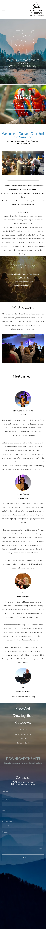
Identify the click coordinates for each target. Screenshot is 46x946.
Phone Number (7, 821)
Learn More (23, 113)
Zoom (31, 274)
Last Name (6, 800)
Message (5, 832)
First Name (6, 791)
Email (4, 811)
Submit (23, 858)
